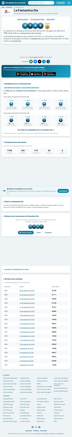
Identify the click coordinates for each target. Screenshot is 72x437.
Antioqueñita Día (8, 398)
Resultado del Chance (48, 433)
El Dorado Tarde (24, 407)
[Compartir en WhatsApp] (31, 61)
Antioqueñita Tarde (8, 401)
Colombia (60, 3)
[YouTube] (39, 427)
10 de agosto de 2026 (27, 344)
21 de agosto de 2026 (27, 307)
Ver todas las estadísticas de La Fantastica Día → (36, 130)
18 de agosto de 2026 (27, 319)
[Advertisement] (36, 50)
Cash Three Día (7, 410)
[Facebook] (33, 427)
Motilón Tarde (41, 410)
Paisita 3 (39, 413)
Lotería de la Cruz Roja (9, 384)
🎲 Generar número (25, 232)
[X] (36, 427)
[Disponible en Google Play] (22, 74)
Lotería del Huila (7, 386)
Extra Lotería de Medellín (61, 381)
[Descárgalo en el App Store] (36, 74)
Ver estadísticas (15, 41)
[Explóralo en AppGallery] (49, 74)
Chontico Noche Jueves (10, 421)
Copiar (38, 232)
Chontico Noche (8, 418)
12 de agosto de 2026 (27, 336)
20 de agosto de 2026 (27, 311)
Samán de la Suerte (59, 404)
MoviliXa (39, 433)
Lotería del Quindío (25, 384)
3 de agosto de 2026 (27, 365)
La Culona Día (24, 418)
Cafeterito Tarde (8, 407)
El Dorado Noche (25, 404)
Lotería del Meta (8, 392)
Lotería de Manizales (9, 389)
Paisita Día (40, 415)
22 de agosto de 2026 (27, 303)
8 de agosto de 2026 (27, 348)
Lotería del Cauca (42, 381)
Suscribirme (63, 191)
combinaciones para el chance (30, 33)
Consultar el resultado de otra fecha (17, 269)
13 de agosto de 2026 (27, 332)
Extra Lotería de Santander (58, 384)
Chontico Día (6, 415)
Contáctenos (60, 433)
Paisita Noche (41, 418)
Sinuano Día (57, 407)
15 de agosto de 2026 (27, 324)
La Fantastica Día (42, 398)
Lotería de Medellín (25, 386)
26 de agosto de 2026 (27, 290)
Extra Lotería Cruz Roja (43, 389)
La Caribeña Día (24, 413)
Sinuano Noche (58, 410)
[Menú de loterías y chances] (68, 3)
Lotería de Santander (26, 392)
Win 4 (55, 421)
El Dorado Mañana (25, 401)
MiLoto (39, 404)
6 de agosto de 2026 (27, 353)
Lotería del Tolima (8, 381)
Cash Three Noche (8, 413)
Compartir (48, 232)
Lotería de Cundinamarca (10, 378)
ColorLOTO (23, 398)
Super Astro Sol (58, 418)
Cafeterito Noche (8, 404)
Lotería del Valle (24, 378)
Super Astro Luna (59, 415)
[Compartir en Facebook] (35, 61)
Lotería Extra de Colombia (44, 386)
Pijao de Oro (40, 421)
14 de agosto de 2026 (27, 328)
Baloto (39, 384)
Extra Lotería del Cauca (61, 388)
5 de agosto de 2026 (27, 357)
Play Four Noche (58, 401)
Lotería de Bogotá (25, 381)
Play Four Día (57, 398)
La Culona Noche (25, 421)
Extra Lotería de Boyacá (61, 378)
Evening (22, 410)
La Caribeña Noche (25, 415)
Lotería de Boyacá (42, 378)
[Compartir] (48, 61)
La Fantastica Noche (43, 401)
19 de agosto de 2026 (27, 315)
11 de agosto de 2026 (27, 340)
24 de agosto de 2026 (27, 299)
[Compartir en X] (39, 61)
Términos (36, 430)
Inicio (3, 7)
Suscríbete (28, 430)
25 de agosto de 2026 (27, 295)
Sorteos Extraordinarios (61, 391)
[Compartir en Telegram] (44, 61)
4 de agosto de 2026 (27, 361)
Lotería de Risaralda (25, 389)
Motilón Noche (41, 407)
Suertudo (56, 413)
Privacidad (43, 430)
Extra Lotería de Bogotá (44, 392)
